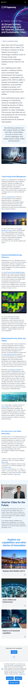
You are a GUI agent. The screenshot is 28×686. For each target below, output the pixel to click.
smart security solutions (10, 354)
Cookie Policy (22, 674)
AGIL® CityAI (10, 197)
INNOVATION (7, 21)
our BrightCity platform (14, 369)
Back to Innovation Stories (10, 41)
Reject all (18, 678)
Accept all (9, 678)
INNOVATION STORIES (16, 21)
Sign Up (14, 652)
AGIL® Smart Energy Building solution (14, 272)
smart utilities (5, 406)
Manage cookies (14, 682)
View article (4, 462)
